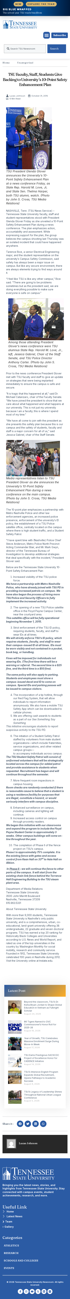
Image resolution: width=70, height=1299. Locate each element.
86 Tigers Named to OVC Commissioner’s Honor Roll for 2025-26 (40, 1024)
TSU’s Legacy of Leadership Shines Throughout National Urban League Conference (43, 1094)
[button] (46, 35)
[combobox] (25, 48)
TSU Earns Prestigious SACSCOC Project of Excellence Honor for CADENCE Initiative (41, 1058)
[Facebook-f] (20, 1291)
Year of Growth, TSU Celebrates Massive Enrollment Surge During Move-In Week (41, 1041)
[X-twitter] (38, 1291)
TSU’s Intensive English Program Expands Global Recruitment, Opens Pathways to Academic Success (41, 1076)
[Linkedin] (43, 1291)
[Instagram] (26, 1291)
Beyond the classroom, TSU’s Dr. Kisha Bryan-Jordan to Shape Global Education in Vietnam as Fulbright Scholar (43, 1006)
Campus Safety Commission (36, 258)
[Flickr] (49, 1291)
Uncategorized (25, 62)
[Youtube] (32, 1291)
